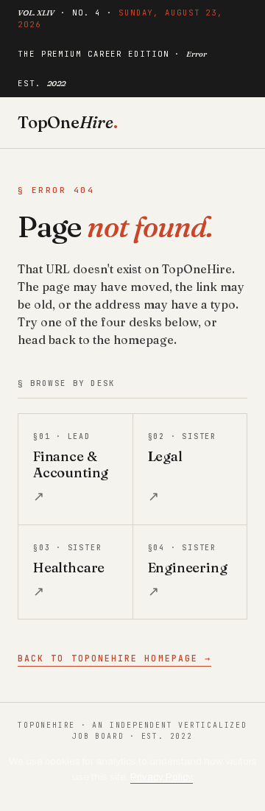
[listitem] (75, 469)
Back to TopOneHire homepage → (114, 658)
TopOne (68, 122)
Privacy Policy (161, 776)
